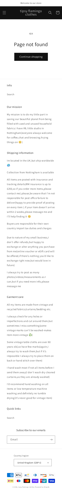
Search (10, 94)
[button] (4, 12)
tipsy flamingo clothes (26, 487)
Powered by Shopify (42, 487)
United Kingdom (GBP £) (29, 462)
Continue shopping (31, 56)
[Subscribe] (51, 440)
